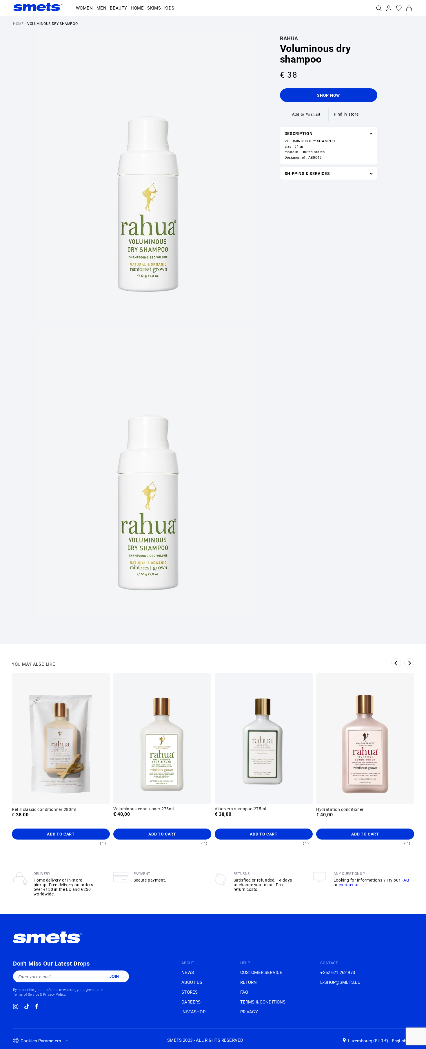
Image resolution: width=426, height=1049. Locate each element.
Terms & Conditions (263, 1002)
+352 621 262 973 (337, 972)
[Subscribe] (114, 976)
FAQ (405, 880)
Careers (191, 1002)
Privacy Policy (54, 995)
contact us (349, 884)
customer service (261, 972)
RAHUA (289, 38)
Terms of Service (26, 995)
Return (248, 982)
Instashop (193, 1012)
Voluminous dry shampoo (52, 24)
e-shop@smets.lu (340, 982)
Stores (189, 992)
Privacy (249, 1012)
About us (191, 982)
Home (18, 24)
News (187, 972)
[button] (84, 8)
